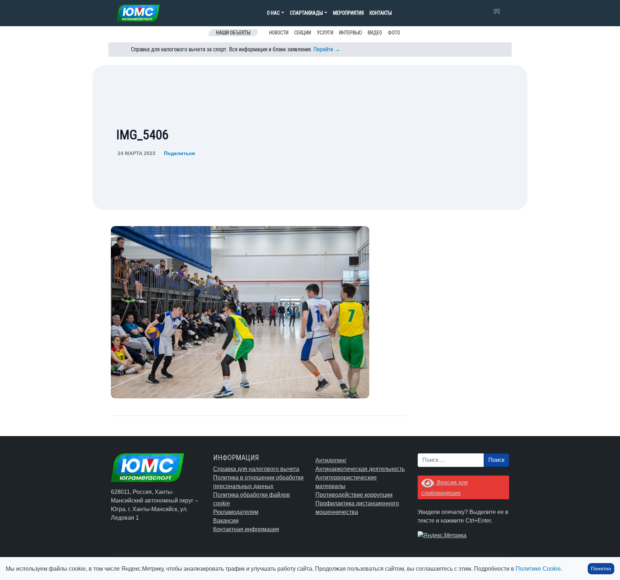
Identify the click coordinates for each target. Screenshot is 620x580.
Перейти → (326, 49)
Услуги (325, 33)
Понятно (601, 568)
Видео (375, 33)
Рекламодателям (235, 512)
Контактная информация (246, 529)
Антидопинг (331, 460)
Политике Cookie (538, 569)
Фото (394, 33)
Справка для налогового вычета (256, 469)
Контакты (381, 13)
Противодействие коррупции (354, 495)
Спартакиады (306, 13)
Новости (278, 33)
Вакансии (226, 521)
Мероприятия (348, 13)
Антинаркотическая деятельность (360, 469)
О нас (273, 13)
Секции (302, 33)
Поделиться (179, 153)
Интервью (350, 33)
